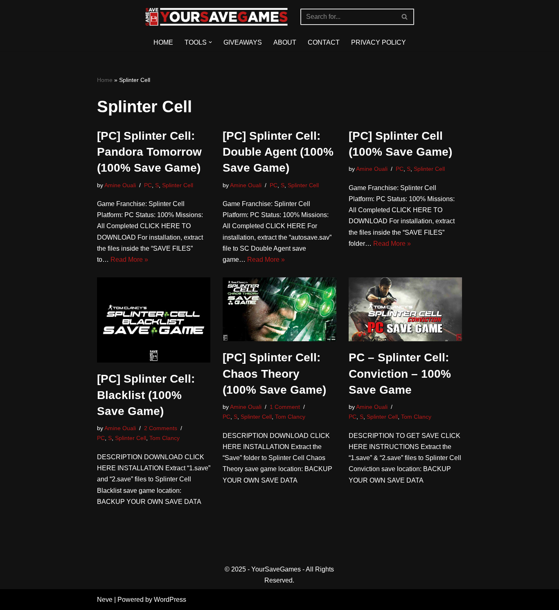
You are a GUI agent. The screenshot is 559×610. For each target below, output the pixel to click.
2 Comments (160, 428)
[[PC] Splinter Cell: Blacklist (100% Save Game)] (154, 320)
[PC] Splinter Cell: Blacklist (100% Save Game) (146, 394)
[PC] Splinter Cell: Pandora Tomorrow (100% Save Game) (149, 151)
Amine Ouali (120, 185)
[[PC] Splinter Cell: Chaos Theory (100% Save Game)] (279, 309)
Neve (105, 599)
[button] (210, 42)
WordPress (170, 599)
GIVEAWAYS (242, 42)
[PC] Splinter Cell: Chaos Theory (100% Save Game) (274, 373)
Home (105, 80)
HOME (163, 42)
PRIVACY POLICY (378, 42)
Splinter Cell (177, 185)
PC (148, 185)
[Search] (405, 17)
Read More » (129, 259)
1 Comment (285, 407)
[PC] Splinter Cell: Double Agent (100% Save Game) (278, 151)
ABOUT (284, 42)
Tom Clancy (164, 438)
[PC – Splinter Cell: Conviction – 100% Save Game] (405, 309)
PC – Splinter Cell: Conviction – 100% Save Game (400, 373)
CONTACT (324, 42)
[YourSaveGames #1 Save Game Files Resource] (216, 16)
